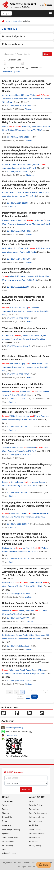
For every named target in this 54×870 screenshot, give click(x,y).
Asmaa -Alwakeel (30, 447)
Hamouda (10, 364)
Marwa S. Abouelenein (32, 336)
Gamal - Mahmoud (16, 126)
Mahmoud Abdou (13, 611)
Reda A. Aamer (8, 548)
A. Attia (22, 548)
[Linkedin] (29, 713)
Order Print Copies (10, 837)
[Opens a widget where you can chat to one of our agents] (43, 865)
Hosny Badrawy (22, 192)
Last (20, 696)
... (39, 692)
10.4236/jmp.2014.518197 (18, 259)
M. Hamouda (11, 308)
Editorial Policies (36, 805)
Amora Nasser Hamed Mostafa (15, 95)
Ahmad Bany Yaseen (15, 513)
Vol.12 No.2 (37, 586)
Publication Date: (13, 60)
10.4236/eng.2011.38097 (18, 618)
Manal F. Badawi (44, 364)
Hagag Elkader (30, 308)
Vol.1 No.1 (31, 168)
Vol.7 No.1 (37, 130)
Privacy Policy (35, 845)
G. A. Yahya (7, 248)
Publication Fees (36, 817)
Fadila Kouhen (8, 635)
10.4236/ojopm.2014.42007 (19, 231)
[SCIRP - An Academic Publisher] (19, 5)
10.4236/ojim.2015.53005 (18, 646)
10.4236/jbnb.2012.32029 (18, 318)
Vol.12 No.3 (32, 280)
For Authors (34, 809)
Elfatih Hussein (36, 583)
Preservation (34, 837)
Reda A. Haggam (9, 220)
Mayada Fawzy (36, 192)
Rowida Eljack (12, 583)
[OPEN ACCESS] (45, 5)
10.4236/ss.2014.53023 (17, 399)
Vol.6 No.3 (32, 420)
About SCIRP (37, 797)
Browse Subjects (13, 36)
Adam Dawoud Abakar (35, 670)
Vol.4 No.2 (45, 224)
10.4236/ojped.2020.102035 (19, 454)
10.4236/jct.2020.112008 (18, 203)
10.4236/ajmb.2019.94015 (18, 346)
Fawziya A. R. (11, 336)
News (4, 821)
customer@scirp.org (14, 727)
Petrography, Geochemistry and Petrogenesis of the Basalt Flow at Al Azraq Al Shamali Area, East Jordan (26, 505)
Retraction (33, 841)
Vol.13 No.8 (40, 517)
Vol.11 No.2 (31, 196)
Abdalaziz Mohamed (14, 276)
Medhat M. (10, 392)
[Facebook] (17, 713)
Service (6, 825)
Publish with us (12, 44)
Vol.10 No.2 (31, 451)
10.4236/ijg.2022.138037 (18, 524)
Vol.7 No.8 (32, 485)
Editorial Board (36, 68)
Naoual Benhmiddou (25, 635)
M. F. (30, 248)
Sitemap (5, 813)
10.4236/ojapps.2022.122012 (20, 593)
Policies (33, 825)
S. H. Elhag (18, 248)
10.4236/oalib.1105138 (17, 427)
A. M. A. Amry (42, 248)
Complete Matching (15, 68)
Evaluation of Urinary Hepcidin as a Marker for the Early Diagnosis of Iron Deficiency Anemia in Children (26, 439)
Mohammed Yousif (13, 670)
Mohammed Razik (31, 392)
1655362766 (11, 735)
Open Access (35, 830)
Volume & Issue (9, 853)
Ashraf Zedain (8, 192)
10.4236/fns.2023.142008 (18, 559)
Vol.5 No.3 (21, 395)
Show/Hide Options (11, 71)
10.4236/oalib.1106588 (17, 492)
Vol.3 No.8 (17, 614)
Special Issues (35, 821)
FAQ (4, 849)
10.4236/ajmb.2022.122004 (19, 680)
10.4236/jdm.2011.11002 (18, 171)
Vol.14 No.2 (33, 551)
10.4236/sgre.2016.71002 (18, 137)
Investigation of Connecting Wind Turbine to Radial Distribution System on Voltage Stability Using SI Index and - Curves (26, 119)
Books (4, 809)
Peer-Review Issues (38, 813)
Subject (5, 805)
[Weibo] (42, 713)
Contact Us (7, 817)
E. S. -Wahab (39, 548)
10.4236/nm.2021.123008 (18, 287)
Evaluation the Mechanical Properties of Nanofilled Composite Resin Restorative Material (23, 300)
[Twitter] (3, 713)
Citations (28, 109)
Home (7, 21)
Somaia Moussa (9, 447)
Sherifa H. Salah (9, 164)
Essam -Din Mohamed (16, 482)
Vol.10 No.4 (7, 102)
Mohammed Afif (42, 635)
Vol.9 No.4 (40, 339)
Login (6, 13)
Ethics (31, 801)
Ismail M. (25, 220)
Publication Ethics (36, 833)
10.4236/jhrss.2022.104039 (19, 106)
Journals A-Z (7, 801)
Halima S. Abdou (25, 164)
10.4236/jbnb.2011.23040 (18, 374)
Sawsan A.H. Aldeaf (35, 276)
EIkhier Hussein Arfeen (15, 416)
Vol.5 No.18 (31, 252)
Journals (16, 21)
